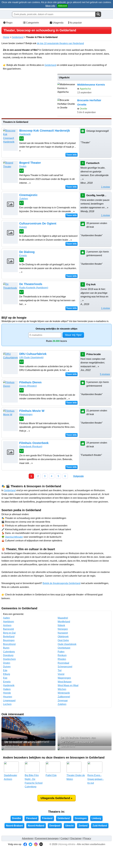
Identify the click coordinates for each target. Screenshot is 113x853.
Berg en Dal (9, 633)
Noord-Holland (36, 825)
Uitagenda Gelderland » (56, 798)
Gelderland (17, 37)
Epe (5, 678)
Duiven (23, 227)
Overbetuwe (64, 648)
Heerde (7, 693)
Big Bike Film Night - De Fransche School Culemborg (34, 781)
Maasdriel (63, 618)
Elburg (6, 674)
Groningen (81, 818)
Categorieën (32, 22)
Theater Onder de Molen (76, 777)
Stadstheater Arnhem (10, 777)
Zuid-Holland (100, 825)
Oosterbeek (30, 446)
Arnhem (7, 625)
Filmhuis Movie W (31, 410)
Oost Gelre (63, 640)
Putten (61, 651)
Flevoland (31, 818)
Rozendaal (63, 663)
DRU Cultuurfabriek (32, 353)
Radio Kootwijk (33, 287)
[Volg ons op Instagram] (35, 844)
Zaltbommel (64, 696)
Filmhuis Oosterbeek (34, 443)
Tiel (60, 670)
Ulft (31, 357)
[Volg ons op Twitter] (30, 844)
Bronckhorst (9, 644)
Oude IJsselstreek (67, 644)
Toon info (71, 154)
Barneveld (8, 629)
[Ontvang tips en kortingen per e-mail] (41, 844)
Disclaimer (76, 838)
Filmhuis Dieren (30, 382)
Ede (5, 670)
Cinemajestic (28, 195)
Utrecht (69, 825)
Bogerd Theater (30, 162)
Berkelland (8, 636)
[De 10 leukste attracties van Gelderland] (28, 749)
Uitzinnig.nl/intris (66, 844)
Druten (22, 166)
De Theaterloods (30, 284)
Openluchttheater (14, 537)
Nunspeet (63, 633)
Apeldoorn (8, 621)
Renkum (62, 655)
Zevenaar (63, 700)
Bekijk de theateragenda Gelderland (61, 583)
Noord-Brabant (14, 825)
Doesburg (8, 655)
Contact (64, 838)
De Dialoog (27, 252)
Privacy (87, 838)
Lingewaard (9, 700)
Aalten (6, 618)
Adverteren (27, 838)
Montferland (64, 621)
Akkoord (62, 6)
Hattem (7, 689)
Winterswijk (64, 693)
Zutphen (23, 198)
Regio (9, 22)
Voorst (61, 674)
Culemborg (9, 651)
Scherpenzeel (65, 666)
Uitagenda (57, 22)
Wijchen (62, 689)
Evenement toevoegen (47, 838)
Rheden (62, 659)
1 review (105, 187)
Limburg (96, 818)
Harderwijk (25, 134)
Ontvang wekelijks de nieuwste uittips (56, 328)
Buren (6, 648)
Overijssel (54, 825)
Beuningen (9, 640)
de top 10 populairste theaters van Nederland (60, 43)
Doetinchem (9, 659)
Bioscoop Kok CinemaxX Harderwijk (44, 130)
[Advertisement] (28, 94)
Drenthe (16, 818)
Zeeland (83, 825)
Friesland (47, 818)
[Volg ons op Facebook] (25, 844)
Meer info (50, 6)
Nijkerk (61, 625)
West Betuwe (65, 681)
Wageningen (26, 414)
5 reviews (105, 374)
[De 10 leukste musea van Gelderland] (85, 749)
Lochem (7, 704)
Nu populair (75, 22)
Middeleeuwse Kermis (91, 84)
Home (6, 37)
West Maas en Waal (68, 685)
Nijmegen (63, 629)
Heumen (7, 696)
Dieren (28, 386)
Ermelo (23, 255)
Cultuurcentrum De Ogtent (37, 223)
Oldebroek (63, 636)
